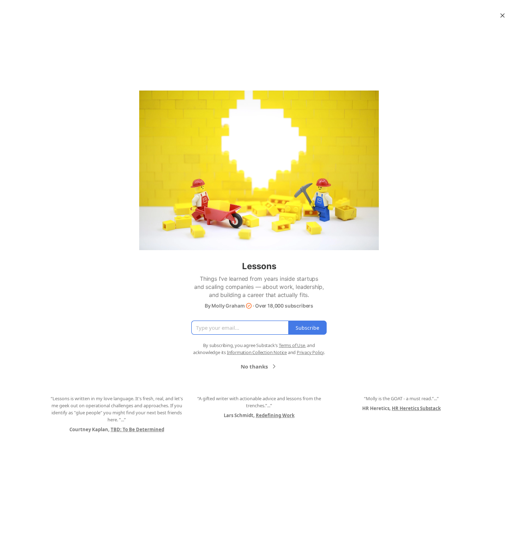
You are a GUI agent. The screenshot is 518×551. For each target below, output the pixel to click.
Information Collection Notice (257, 352)
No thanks (254, 366)
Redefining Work (275, 415)
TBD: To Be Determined (137, 429)
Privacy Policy (310, 352)
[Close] (502, 15)
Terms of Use (292, 345)
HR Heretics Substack (416, 408)
